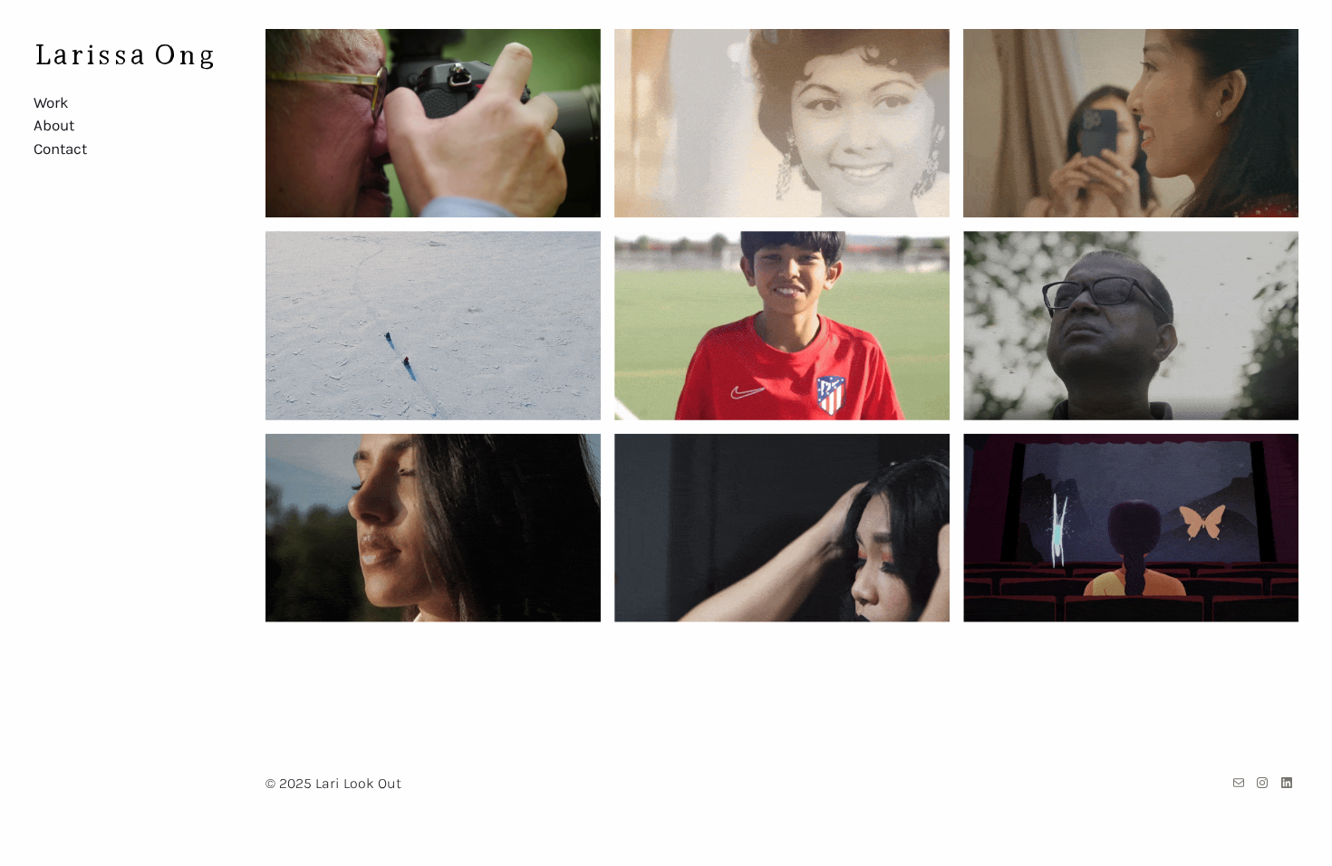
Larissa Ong (125, 51)
